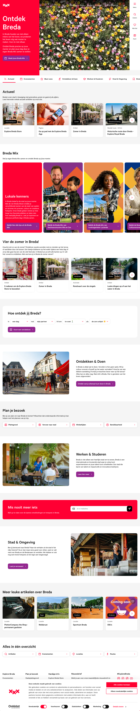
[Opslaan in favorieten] (30, 108)
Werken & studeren (94, 5)
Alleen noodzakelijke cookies (122, 691)
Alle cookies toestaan (122, 685)
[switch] (65, 706)
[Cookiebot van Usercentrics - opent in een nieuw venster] (14, 706)
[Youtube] (131, 678)
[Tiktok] (127, 678)
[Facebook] (122, 678)
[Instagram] (118, 678)
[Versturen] (129, 508)
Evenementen (8, 678)
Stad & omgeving (111, 5)
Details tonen (118, 707)
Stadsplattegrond (32, 678)
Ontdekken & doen (76, 5)
